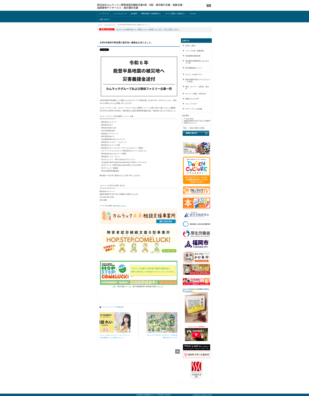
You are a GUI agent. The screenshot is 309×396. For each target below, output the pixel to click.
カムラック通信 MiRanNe (195, 94)
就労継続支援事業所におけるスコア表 (197, 62)
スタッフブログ (191, 104)
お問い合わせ (104, 19)
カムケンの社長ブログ (193, 74)
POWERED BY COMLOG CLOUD (202, 395)
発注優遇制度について (193, 68)
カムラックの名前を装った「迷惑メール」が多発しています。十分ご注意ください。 (148, 29)
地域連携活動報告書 (192, 56)
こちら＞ (123, 206)
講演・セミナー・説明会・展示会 (197, 88)
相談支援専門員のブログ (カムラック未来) (197, 81)
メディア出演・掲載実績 (194, 51)
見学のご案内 (190, 46)
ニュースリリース (120, 14)
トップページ (104, 14)
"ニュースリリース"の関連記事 (113, 307)
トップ (100, 24)
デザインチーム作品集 (193, 109)
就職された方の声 (192, 99)
